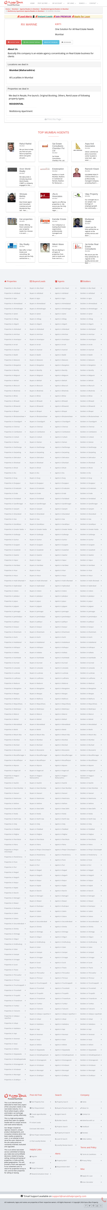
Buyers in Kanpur (36, 627)
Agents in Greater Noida (63, 529)
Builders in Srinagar (87, 957)
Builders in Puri (85, 865)
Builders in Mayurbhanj (88, 704)
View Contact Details (32, 42)
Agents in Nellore (61, 803)
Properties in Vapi (10, 1033)
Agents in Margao (61, 694)
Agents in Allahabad (62, 329)
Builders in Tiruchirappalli (89, 983)
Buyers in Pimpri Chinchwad (40, 850)
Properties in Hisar (10, 570)
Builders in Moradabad (88, 724)
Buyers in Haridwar (36, 565)
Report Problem (51, 42)
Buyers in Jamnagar (36, 611)
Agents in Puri (60, 865)
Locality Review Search (64, 1145)
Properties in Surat (11, 965)
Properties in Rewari (11, 903)
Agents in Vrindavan (62, 1065)
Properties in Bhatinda (12, 391)
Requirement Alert (63, 1167)
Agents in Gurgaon (61, 545)
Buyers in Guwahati (36, 550)
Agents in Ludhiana (62, 678)
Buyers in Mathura (36, 699)
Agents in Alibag (60, 319)
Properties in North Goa (12, 819)
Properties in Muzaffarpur (13, 760)
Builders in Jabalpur (87, 596)
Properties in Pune (10, 862)
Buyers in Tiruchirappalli (38, 983)
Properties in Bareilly (11, 370)
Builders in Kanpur (87, 627)
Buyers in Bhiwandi (36, 406)
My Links (70, 3)
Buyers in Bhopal (36, 411)
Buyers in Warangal (36, 1070)
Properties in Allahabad (12, 329)
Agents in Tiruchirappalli (63, 983)
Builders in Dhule (86, 468)
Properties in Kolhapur (12, 647)
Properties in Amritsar (12, 334)
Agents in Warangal (62, 1070)
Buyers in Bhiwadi (36, 401)
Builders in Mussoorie (88, 750)
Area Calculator (87, 1182)
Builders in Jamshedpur (88, 617)
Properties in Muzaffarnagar (14, 755)
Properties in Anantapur (12, 339)
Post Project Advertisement (40, 1135)
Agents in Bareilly (61, 370)
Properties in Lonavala (12, 668)
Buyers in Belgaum (36, 375)
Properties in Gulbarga (12, 534)
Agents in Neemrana (62, 798)
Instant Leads (36, 1122)
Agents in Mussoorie (62, 750)
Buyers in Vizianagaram (38, 1060)
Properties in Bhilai (11, 396)
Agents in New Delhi (62, 809)
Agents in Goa (60, 519)
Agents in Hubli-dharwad (64, 581)
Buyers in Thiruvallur (37, 973)
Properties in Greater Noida (14, 529)
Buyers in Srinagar (36, 957)
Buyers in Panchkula (37, 839)
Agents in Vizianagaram (63, 1060)
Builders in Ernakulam (88, 488)
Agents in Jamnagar (62, 611)
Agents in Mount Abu (62, 735)
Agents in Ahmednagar (63, 309)
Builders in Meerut (87, 714)
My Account (57, 3)
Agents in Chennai (61, 427)
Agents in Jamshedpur (63, 617)
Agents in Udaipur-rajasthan (65, 1014)
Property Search (62, 1102)
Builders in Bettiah (87, 380)
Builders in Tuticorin (87, 1009)
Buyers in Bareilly (36, 370)
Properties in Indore (11, 591)
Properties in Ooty (10, 824)
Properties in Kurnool (11, 663)
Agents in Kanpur (61, 627)
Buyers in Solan (35, 947)
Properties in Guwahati (12, 550)
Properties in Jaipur (11, 601)
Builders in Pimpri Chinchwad (90, 850)
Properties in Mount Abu (13, 735)
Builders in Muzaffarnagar (89, 755)
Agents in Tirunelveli (62, 988)
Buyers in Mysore (36, 765)
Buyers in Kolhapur (36, 647)
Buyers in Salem (35, 911)
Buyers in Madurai (36, 683)
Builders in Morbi (86, 729)
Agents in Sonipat (61, 952)
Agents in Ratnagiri (61, 896)
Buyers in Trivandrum (37, 998)
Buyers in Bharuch (36, 386)
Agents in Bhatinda (61, 391)
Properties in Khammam (12, 632)
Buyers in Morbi (35, 729)
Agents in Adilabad (61, 293)
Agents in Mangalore (62, 688)
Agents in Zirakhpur (62, 1075)
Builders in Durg (86, 478)
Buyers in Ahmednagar (38, 309)
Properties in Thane (11, 970)
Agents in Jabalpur (61, 596)
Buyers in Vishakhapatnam (39, 1055)
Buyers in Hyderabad (37, 586)
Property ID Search (63, 1133)
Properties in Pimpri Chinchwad (11, 851)
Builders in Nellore (87, 803)
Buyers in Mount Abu (37, 735)
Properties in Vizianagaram (13, 1064)
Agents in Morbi (60, 729)
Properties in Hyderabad (13, 586)
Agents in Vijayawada (62, 1050)
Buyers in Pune (35, 860)
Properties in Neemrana (12, 798)
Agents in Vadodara (62, 1024)
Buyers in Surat (35, 963)
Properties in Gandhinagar (13, 504)
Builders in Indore (86, 591)
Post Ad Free (43, 3)
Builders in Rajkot (86, 886)
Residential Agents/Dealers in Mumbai (54, 9)
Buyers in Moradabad (37, 724)
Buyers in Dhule (35, 468)
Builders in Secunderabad (89, 921)
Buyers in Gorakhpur (37, 524)
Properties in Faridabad (12, 499)
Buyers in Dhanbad (36, 463)
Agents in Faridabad (62, 499)
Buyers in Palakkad (36, 829)
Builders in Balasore (87, 360)
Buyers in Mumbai (36, 740)
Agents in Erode (60, 493)
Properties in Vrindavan (12, 1069)
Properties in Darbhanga (13, 447)
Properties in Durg (10, 478)
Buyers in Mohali (36, 719)
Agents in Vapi (60, 1029)
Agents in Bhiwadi (61, 401)
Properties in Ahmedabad (13, 303)
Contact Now (14, 42)
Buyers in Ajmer (35, 314)
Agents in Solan (60, 947)
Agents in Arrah (60, 345)
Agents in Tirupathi (62, 993)
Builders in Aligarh (87, 324)
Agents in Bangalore (62, 365)
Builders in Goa (85, 519)
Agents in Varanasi (61, 1034)
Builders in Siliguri (86, 937)
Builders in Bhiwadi (87, 401)
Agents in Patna (60, 844)
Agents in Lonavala (61, 668)
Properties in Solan (11, 949)
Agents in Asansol (61, 350)
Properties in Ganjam (11, 509)
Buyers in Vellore (36, 1045)
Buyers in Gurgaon (36, 545)
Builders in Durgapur (87, 483)
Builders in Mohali (86, 719)
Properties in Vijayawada (13, 1054)
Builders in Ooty (86, 824)
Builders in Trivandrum (88, 998)
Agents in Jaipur (60, 601)
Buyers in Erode (35, 493)
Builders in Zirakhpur (87, 1075)
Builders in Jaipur (86, 601)
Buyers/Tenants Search (64, 1108)
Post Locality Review (38, 1141)
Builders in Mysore (87, 765)
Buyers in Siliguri (36, 937)
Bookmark (67, 42)
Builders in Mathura (87, 699)
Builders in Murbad (87, 745)
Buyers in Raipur (35, 880)
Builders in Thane (86, 968)
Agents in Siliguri (61, 937)
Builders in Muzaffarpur (88, 760)
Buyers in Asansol (36, 350)
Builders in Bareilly (87, 370)
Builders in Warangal (87, 1070)
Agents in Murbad (61, 745)
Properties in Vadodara (12, 1028)
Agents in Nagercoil (62, 771)
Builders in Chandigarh (88, 422)
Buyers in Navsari (36, 793)
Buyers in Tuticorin (36, 1009)
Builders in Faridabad (88, 499)
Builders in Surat (86, 963)
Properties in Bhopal (11, 411)
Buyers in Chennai (36, 427)
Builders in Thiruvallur (88, 973)
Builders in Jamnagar (87, 611)
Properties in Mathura (12, 699)
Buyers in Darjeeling (37, 452)
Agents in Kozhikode (62, 658)
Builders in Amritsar (87, 334)
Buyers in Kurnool (36, 663)
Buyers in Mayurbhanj (37, 704)
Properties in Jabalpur (12, 596)
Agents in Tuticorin (61, 1009)
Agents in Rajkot (60, 886)
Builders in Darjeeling (88, 452)
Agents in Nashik (61, 783)
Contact (92, 3)
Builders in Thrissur (87, 978)
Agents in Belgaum (61, 375)
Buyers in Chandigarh (37, 422)
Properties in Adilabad (12, 293)
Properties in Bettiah (11, 380)
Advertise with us (88, 1120)
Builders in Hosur (86, 576)
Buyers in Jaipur (35, 601)
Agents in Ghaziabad (62, 514)
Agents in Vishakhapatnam (64, 1055)
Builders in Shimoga (87, 932)
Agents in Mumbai (61, 740)
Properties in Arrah (11, 345)
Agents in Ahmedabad (63, 303)
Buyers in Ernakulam (37, 488)
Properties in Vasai (10, 1044)
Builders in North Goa (88, 819)
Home (32, 3)
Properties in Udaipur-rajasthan (12, 1017)
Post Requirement (37, 1108)
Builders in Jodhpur (87, 622)
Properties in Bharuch (12, 386)
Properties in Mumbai (12, 740)
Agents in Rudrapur (62, 906)
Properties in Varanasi (12, 1039)
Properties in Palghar (11, 834)
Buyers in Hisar (35, 570)
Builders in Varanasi (87, 1034)
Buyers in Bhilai (35, 396)
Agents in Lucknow (61, 673)
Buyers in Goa (34, 519)
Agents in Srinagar (61, 957)
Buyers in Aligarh (36, 324)
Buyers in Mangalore (37, 688)
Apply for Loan (87, 1176)
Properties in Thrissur (12, 980)
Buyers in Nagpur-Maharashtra (36, 777)
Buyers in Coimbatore (37, 432)
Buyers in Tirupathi (36, 993)
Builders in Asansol (87, 350)
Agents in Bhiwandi (62, 406)
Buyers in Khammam (37, 632)
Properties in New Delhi (12, 809)
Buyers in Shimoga (36, 932)
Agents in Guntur (61, 540)
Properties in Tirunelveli (12, 990)
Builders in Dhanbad (87, 463)
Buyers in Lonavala (36, 668)
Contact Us (86, 1114)
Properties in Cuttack (11, 437)
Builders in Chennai (87, 427)
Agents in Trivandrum (62, 998)
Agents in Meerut (61, 714)
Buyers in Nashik (36, 783)
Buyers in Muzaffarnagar (38, 755)
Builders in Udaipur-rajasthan (90, 1014)
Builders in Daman (87, 442)
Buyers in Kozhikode (37, 658)
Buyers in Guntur (36, 540)
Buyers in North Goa (37, 819)
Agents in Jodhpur (61, 622)
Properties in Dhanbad (12, 463)
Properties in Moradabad (13, 724)
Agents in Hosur (60, 576)
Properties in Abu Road (12, 288)
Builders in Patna (86, 844)
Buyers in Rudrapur (37, 906)
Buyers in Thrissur (36, 978)
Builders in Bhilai (86, 396)
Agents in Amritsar (61, 334)
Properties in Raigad (11, 872)
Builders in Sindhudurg (88, 942)
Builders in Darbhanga (88, 447)
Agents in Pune (60, 860)
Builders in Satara (86, 916)
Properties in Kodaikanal (13, 642)
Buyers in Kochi (35, 637)
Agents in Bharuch (61, 386)
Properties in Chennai (12, 427)
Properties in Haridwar (12, 565)
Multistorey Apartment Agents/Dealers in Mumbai (26, 11)
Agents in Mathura (61, 699)
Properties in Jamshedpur (13, 617)
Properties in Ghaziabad (12, 514)
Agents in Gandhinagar (63, 504)
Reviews (85, 1133)
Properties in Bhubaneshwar (14, 416)
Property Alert (61, 1161)
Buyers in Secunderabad (38, 921)
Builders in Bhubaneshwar (89, 416)
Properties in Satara (11, 918)
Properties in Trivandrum (13, 1001)
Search (82, 3)
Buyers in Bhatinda (36, 391)
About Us (85, 1108)
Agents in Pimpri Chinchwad (65, 850)
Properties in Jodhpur (11, 622)
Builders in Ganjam (87, 509)
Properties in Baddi (11, 355)
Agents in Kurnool (61, 663)
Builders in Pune (86, 860)
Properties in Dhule (11, 468)
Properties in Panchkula (12, 839)
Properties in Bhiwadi (11, 401)
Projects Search (62, 1127)
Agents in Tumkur (61, 1004)
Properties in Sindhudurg (13, 944)
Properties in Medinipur (12, 709)
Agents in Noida (60, 814)
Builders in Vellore (86, 1045)
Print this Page (54, 119)
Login (33, 1163)
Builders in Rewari (86, 901)
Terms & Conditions (89, 1154)
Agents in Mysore (61, 765)
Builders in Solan (86, 947)
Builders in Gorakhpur (88, 524)
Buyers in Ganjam (36, 509)
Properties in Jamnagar (12, 611)
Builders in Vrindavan (88, 1065)
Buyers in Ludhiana (36, 678)
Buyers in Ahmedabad (37, 303)
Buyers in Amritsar (36, 334)
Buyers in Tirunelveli (37, 988)
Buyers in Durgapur (37, 483)
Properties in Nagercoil (12, 771)
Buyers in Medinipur (37, 709)
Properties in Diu (10, 473)
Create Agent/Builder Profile (38, 1115)
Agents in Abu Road (62, 288)
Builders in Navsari (87, 793)
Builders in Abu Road (87, 288)
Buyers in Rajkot (35, 886)
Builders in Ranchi (86, 891)
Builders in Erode (86, 493)
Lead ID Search (61, 1139)
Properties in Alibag (11, 319)
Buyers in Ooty (35, 824)
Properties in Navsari (11, 793)
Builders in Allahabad (88, 329)
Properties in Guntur (11, 540)
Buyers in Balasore (36, 360)
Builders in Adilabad (87, 293)
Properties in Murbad (11, 745)
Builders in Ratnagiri (87, 896)
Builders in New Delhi (88, 809)
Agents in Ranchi (61, 891)
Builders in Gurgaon (87, 545)
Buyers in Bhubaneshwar (38, 416)
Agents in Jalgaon (61, 606)
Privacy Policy (86, 1161)
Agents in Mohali (61, 719)
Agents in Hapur (60, 560)
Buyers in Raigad (36, 870)
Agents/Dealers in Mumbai (29, 9)
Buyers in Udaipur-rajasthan (40, 1014)
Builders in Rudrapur (87, 906)
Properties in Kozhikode (12, 658)
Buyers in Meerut (36, 714)
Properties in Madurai (12, 683)
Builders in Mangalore (88, 688)
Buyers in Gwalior (36, 555)
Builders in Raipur (86, 880)
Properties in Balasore (12, 360)
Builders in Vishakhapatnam (90, 1055)
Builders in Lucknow (87, 673)
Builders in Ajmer (86, 314)
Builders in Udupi (86, 1019)
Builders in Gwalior (87, 555)
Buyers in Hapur (35, 560)
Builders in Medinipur (88, 709)
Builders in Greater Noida (89, 529)
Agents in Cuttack (61, 437)
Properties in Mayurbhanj (13, 704)
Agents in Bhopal (61, 411)
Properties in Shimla (11, 929)
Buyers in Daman (36, 442)
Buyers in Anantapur (37, 339)
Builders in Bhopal (86, 411)
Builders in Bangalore (88, 365)
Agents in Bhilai (60, 396)
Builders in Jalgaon (87, 606)
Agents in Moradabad (62, 724)
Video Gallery (87, 1139)
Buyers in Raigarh (36, 875)
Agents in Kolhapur (62, 647)
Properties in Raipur (11, 883)
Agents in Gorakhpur (62, 524)
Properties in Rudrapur (12, 908)
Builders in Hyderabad (88, 586)
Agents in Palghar (61, 834)
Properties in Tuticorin (12, 1011)
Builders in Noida (86, 814)
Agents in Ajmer (60, 314)
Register (34, 1156)
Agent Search (61, 1114)
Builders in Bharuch (87, 386)
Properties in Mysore (11, 765)
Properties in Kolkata (11, 652)
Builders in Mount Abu (88, 735)
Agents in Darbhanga (62, 447)
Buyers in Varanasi (36, 1034)
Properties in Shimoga (12, 934)
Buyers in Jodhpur (36, 622)
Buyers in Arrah (35, 345)
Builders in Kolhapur (87, 647)
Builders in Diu (85, 473)
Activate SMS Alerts (37, 1129)
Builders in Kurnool (87, 663)
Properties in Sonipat (11, 954)
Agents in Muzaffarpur (63, 760)
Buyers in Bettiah (36, 380)
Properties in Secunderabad (14, 924)
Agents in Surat (60, 963)
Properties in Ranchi (11, 893)
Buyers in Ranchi (36, 891)
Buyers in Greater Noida (38, 529)
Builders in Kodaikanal (88, 642)
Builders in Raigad (86, 870)
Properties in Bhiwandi (12, 406)
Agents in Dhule (60, 468)
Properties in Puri (10, 867)
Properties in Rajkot (11, 888)
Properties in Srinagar (12, 960)
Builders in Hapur (86, 560)
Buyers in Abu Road (37, 288)
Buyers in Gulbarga (36, 534)
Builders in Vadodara (87, 1024)
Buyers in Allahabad (37, 329)
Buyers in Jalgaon (36, 606)
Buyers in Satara (35, 916)
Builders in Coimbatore (88, 432)
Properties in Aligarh (11, 324)
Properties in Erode (11, 493)
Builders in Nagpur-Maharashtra (87, 777)
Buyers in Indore (35, 591)
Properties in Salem (11, 913)
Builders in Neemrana (88, 798)
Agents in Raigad (61, 870)
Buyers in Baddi (35, 355)
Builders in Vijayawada (88, 1050)
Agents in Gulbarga (62, 534)
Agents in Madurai (61, 683)
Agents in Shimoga (61, 932)
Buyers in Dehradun (37, 457)
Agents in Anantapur (62, 339)
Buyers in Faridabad (37, 499)
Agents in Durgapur (62, 483)
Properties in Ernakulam (12, 488)
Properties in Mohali (11, 719)
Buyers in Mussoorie (37, 750)
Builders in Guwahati (87, 550)
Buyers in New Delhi (37, 809)
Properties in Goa (10, 519)
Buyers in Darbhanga (37, 447)
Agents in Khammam (62, 632)
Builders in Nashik (86, 783)
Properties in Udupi (11, 1023)
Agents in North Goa (62, 819)
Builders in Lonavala (87, 668)
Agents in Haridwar (62, 565)
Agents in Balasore (61, 360)
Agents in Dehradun (62, 457)
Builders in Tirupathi (87, 993)
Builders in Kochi (86, 637)
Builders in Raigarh (87, 875)
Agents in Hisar (60, 570)
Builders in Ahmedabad (88, 303)
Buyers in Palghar (36, 834)
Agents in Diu (59, 473)
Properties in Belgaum (12, 375)
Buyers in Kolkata (36, 652)
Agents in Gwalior (61, 555)
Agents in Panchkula (62, 839)
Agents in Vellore (61, 1045)
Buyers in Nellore (36, 803)
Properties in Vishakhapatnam (14, 1059)
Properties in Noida (11, 814)
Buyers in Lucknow (36, 673)
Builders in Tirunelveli (88, 988)
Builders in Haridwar (87, 565)
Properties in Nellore (11, 803)
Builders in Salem (86, 911)
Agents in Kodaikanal (62, 642)
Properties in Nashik (11, 783)
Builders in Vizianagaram (89, 1060)
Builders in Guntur (87, 540)
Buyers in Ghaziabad (37, 514)
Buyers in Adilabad (36, 293)
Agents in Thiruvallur (62, 973)
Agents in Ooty (60, 824)
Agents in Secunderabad (63, 921)
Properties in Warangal (12, 1075)
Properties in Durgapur (12, 483)
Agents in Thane (60, 968)
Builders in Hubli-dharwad (89, 581)
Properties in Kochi (11, 637)
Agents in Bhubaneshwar (64, 416)
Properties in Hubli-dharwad (14, 581)
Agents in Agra (60, 298)
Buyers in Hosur (35, 576)
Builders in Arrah (86, 345)
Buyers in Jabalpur (36, 596)
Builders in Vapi (86, 1029)
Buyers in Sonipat (36, 952)
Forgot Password (37, 1168)
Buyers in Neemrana (37, 798)
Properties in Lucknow (12, 673)
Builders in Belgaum (87, 375)
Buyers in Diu (34, 473)
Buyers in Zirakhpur (37, 1075)
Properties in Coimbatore (13, 432)
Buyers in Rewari (36, 901)
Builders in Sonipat (87, 952)
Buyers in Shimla (36, 927)
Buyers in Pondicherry (37, 855)
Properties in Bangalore (12, 365)
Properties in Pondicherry (13, 857)
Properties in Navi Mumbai (13, 788)
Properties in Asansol (11, 350)
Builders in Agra (86, 298)
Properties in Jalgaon (11, 606)
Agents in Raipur (61, 880)
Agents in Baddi (60, 355)
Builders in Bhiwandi (87, 406)
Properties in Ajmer (11, 314)
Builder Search (61, 1120)
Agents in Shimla (61, 927)
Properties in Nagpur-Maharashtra (12, 777)
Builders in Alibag (86, 319)
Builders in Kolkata (87, 652)
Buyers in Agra (35, 298)
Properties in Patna (11, 844)
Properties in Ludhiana (12, 678)
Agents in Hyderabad (62, 586)
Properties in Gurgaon (12, 545)
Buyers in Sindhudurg (37, 942)
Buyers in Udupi (35, 1019)
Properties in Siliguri (11, 939)
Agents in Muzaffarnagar (64, 755)
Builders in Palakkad (87, 829)
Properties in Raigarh (11, 877)
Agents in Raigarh (61, 875)
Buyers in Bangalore (37, 365)
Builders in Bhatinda (87, 391)
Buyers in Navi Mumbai (38, 788)
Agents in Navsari (61, 793)
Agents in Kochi (60, 637)
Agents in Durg (60, 478)
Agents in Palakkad (61, 829)
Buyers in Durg (35, 478)
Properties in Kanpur (11, 627)
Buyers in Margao (36, 694)
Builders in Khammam (88, 632)
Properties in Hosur (11, 576)
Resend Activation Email (39, 1174)
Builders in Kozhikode (88, 658)
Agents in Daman (61, 442)
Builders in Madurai (87, 683)
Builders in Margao (87, 694)
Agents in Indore (61, 591)
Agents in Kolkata (61, 652)
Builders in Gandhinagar (89, 504)
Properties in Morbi (11, 729)
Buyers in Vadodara (36, 1024)
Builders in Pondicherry (88, 855)
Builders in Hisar (86, 570)
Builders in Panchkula (88, 839)
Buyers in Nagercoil (36, 771)
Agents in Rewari (61, 901)
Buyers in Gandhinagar (38, 504)
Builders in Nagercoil (87, 771)
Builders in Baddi (86, 355)
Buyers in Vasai (35, 1040)
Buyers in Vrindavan (37, 1065)
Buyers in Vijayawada (37, 1050)
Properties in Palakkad (12, 829)
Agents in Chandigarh (62, 422)
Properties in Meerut (11, 714)
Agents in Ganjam (61, 509)
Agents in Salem (60, 911)
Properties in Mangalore (12, 688)
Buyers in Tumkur (36, 1004)
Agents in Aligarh (61, 324)
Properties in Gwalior (11, 555)
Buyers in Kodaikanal (37, 642)
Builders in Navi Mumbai (89, 788)
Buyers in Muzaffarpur (38, 760)
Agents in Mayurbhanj (63, 704)
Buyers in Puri (35, 865)
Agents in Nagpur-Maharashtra (61, 777)
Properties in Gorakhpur (12, 524)
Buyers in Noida (35, 814)
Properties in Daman (11, 442)
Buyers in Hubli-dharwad (38, 581)
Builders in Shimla (86, 927)
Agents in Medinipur (62, 709)
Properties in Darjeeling (12, 452)
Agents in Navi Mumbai (63, 788)
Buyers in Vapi (35, 1029)
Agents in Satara (61, 916)
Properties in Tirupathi (12, 995)
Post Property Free (37, 1102)
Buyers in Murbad (36, 745)
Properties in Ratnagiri (12, 898)
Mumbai (15, 9)
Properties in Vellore (11, 1049)
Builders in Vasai (86, 1040)
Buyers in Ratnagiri (36, 896)
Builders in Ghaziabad (88, 514)
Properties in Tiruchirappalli (14, 985)
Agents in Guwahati (62, 550)
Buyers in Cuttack (36, 437)
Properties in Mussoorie (12, 750)
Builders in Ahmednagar (89, 309)
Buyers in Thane (35, 968)
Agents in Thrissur (61, 978)
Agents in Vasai (60, 1040)
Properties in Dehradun (12, 457)
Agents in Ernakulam (62, 488)
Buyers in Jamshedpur (37, 617)
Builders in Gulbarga (87, 534)
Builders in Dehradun (88, 457)
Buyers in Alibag (35, 319)
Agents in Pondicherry (63, 855)
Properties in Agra (10, 298)
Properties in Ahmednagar (13, 309)
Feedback (85, 1127)
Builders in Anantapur (88, 339)
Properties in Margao (11, 694)
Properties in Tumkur (11, 1006)
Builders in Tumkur (87, 1004)
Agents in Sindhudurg (62, 942)
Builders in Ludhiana (87, 678)
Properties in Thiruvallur (13, 975)
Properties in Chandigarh (13, 422)
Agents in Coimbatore (62, 432)
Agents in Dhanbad (62, 463)
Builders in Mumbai (87, 740)
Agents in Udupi (60, 1019)
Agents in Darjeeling (62, 452)
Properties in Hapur (11, 560)
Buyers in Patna (35, 844)
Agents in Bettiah (61, 380)
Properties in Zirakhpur (12, 1080)
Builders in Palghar (87, 834)
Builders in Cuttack (87, 437)
